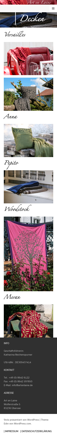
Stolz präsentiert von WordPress (21, 420)
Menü (53, 8)
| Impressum (11, 431)
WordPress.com (22, 424)
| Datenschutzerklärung (36, 431)
